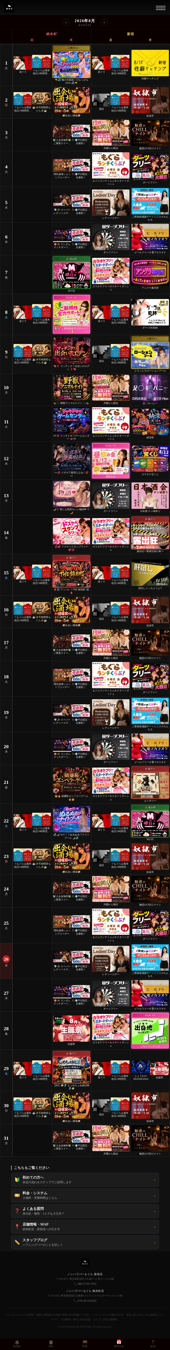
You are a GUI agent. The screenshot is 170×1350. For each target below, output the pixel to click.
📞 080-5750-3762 (85, 1283)
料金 (84, 1343)
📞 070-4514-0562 (85, 1300)
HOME (17, 1344)
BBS (51, 1344)
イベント (119, 1343)
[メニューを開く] (161, 8)
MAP (153, 1344)
